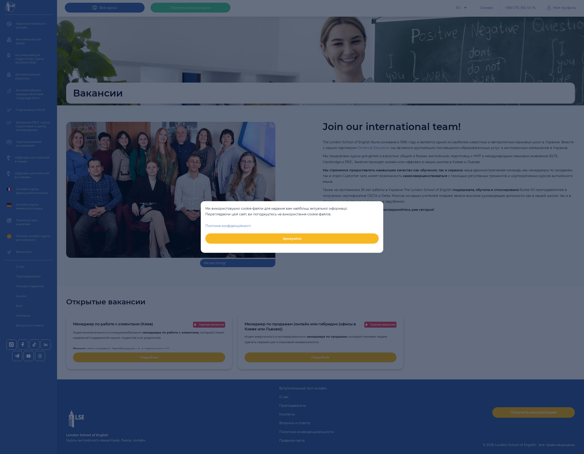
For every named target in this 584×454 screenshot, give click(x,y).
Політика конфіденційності (228, 226)
